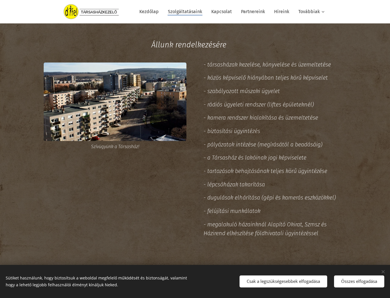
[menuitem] (150, 12)
